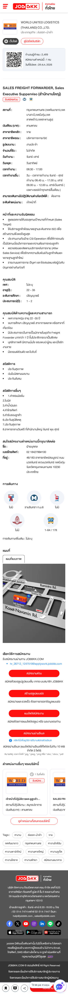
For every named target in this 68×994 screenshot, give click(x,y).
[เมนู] (5, 6)
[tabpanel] (34, 603)
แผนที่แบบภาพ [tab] (14, 559)
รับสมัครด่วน (37, 780)
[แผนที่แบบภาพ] (34, 603)
